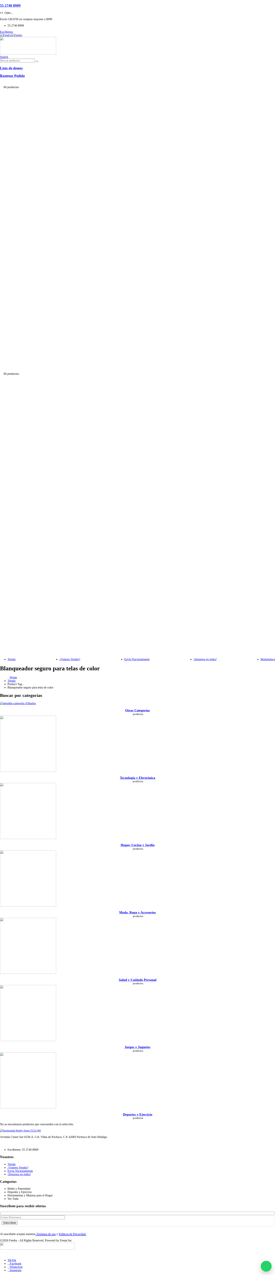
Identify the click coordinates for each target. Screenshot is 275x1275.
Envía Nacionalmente (137, 659)
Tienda (11, 659)
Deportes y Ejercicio (137, 1114)
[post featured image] (18, 703)
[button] (4, 56)
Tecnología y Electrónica (137, 778)
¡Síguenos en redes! (205, 659)
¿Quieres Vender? (69, 659)
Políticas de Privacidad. (72, 1234)
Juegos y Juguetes (137, 1047)
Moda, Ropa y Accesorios (137, 912)
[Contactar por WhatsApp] (266, 1266)
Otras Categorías (137, 710)
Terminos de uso (46, 1234)
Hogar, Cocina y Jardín (138, 845)
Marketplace (267, 659)
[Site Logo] (11, 35)
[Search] (36, 61)
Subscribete (9, 1222)
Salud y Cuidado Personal (137, 980)
